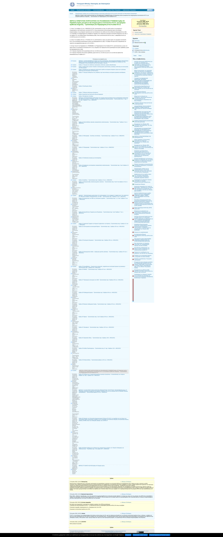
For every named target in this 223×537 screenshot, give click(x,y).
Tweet (134, 55)
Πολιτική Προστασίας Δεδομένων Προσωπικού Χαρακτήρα (113, 531)
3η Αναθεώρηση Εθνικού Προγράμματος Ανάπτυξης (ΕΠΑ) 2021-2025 (143, 235)
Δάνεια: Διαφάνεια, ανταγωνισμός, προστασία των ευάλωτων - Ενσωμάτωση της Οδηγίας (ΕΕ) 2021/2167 (142, 141)
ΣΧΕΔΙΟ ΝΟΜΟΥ (139, 32)
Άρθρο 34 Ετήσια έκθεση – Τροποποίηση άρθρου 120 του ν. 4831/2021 (95, 359)
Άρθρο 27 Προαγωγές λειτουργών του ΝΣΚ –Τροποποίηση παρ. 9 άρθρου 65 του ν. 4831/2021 (101, 279)
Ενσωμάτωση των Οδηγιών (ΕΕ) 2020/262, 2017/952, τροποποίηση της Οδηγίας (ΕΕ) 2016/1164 (143, 271)
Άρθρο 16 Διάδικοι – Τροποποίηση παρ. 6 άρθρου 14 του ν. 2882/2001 (95, 180)
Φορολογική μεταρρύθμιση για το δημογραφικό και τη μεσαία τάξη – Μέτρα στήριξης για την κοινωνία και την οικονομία (143, 88)
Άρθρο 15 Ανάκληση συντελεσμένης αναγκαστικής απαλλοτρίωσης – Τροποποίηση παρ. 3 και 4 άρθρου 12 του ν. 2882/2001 (104, 166)
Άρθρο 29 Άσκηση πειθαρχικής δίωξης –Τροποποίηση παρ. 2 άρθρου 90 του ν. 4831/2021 (100, 304)
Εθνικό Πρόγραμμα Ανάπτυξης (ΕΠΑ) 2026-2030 (143, 208)
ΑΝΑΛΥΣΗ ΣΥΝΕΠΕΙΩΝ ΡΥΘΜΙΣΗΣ (143, 34)
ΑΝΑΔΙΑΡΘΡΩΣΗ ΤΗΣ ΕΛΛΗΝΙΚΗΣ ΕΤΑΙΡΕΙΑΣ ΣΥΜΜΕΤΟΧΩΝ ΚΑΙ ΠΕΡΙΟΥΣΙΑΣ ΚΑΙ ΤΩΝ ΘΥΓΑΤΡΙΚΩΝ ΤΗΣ (142, 108)
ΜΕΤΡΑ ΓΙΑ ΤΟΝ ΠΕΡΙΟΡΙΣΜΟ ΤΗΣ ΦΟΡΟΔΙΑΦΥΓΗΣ (142, 137)
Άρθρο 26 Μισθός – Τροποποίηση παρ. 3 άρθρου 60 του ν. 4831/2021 (95, 269)
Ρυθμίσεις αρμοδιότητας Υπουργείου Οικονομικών (143, 259)
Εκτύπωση (136, 40)
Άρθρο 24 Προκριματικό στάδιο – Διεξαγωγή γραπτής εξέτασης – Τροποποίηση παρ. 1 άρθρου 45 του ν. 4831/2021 (103, 252)
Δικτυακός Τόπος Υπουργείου (113, 10)
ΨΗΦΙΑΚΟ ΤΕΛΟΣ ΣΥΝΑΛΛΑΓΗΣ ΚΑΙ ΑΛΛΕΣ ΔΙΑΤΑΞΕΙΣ (143, 103)
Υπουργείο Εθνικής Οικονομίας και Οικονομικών (93, 4)
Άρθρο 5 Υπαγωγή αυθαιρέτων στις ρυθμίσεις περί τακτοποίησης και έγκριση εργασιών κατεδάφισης (102, 72)
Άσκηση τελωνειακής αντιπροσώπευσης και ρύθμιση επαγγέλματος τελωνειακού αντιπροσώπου (143, 165)
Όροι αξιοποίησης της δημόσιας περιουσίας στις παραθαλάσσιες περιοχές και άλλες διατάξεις (141, 244)
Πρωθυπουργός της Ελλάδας (84, 10)
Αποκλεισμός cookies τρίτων (140, 535)
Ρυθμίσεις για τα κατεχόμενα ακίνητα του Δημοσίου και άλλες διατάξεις (142, 256)
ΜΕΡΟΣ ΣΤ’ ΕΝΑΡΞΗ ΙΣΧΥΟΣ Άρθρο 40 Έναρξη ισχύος (92, 465)
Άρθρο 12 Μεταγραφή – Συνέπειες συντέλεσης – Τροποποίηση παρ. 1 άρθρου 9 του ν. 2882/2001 (101, 135)
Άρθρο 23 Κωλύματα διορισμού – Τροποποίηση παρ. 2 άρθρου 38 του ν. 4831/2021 (98, 240)
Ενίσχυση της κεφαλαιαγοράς (141, 232)
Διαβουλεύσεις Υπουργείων (129, 10)
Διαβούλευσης (146, 50)
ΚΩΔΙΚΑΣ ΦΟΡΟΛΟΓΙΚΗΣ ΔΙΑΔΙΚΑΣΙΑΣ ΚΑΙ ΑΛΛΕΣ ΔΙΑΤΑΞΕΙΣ (143, 121)
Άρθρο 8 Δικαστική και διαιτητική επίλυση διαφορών (91, 94)
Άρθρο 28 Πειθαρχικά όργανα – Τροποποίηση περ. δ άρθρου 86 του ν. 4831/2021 (98, 292)
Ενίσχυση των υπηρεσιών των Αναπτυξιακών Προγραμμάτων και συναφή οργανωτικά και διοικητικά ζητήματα (142, 212)
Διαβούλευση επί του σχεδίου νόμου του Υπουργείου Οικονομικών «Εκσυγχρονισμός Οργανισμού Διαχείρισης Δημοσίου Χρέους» (142, 176)
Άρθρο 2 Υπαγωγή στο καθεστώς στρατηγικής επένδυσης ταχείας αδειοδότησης (97, 64)
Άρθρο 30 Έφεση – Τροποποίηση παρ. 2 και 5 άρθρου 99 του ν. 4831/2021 (96, 316)
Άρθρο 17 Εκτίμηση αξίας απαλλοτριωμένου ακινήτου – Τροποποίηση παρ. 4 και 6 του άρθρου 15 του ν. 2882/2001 (103, 182)
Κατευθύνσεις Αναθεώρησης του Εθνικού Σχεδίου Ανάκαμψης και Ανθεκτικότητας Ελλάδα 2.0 (141, 249)
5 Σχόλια (136, 48)
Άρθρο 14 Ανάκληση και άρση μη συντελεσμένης (90, 157)
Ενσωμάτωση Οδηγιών (139, 184)
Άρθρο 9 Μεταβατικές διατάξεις (86, 96)
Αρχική (72, 10)
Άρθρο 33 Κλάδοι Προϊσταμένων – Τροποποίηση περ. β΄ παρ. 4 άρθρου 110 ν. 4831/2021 (100, 348)
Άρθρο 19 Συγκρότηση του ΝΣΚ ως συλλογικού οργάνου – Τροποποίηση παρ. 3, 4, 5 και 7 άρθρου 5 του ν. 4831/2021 (103, 199)
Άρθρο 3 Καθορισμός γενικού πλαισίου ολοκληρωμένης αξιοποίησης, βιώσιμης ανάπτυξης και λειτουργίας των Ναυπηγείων (103, 67)
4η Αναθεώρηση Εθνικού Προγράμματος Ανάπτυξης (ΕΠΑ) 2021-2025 (143, 93)
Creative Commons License (143, 531)
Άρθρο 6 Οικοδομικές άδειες (85, 86)
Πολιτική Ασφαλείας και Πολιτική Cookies (113, 532)
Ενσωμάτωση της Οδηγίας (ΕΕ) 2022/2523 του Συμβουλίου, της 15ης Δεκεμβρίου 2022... (143, 125)
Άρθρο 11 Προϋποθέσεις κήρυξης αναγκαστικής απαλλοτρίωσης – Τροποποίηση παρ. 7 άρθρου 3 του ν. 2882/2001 (103, 123)
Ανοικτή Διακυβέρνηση (98, 10)
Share (140, 55)
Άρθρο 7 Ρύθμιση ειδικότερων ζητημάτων (88, 92)
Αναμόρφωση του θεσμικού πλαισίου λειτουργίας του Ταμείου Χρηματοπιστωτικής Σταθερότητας (143, 181)
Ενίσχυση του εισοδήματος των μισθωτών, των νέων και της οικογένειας (143, 253)
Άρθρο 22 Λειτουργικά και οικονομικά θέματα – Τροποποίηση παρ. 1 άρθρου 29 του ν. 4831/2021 (101, 226)
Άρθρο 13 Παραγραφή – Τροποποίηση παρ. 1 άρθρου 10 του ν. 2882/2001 (96, 147)
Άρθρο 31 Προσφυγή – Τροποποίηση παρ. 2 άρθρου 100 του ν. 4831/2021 (96, 327)
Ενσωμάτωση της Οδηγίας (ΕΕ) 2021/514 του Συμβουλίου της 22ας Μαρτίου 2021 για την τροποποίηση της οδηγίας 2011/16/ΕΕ (143, 147)
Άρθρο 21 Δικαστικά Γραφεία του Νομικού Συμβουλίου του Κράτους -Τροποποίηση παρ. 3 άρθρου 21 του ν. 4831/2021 (103, 224)
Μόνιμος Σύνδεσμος (126, 481)
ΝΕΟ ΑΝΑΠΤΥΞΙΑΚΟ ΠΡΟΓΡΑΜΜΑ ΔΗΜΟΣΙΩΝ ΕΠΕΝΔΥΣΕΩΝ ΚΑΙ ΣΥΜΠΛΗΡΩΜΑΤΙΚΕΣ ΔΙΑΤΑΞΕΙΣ (142, 240)
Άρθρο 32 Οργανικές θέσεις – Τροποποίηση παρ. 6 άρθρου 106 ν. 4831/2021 (97, 337)
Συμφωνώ (128, 535)
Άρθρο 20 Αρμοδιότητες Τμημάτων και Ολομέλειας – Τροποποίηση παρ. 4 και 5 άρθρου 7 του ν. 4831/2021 (101, 213)
